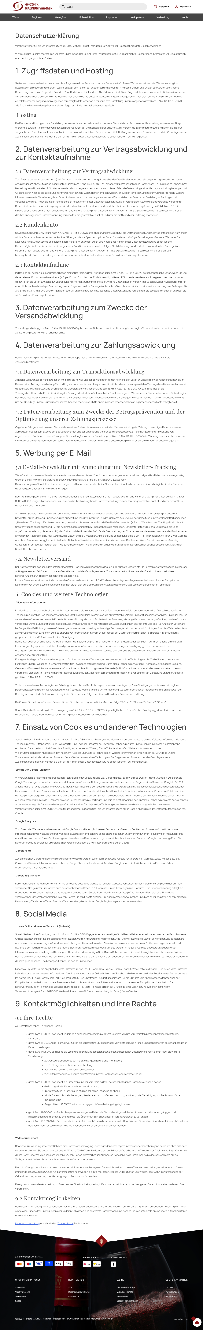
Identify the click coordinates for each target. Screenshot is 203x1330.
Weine (15, 17)
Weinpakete (137, 17)
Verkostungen (172, 1291)
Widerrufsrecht (22, 1291)
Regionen (37, 17)
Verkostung (162, 17)
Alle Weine (20, 1287)
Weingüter (61, 17)
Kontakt (186, 17)
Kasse (18, 1300)
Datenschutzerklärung (27, 1223)
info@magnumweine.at (102, 1318)
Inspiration (112, 17)
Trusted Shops (65, 1223)
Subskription (86, 17)
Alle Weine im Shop (126, 1287)
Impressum (73, 1296)
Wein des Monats (125, 1291)
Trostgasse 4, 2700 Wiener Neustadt (71, 1318)
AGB (70, 1287)
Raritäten (170, 1296)
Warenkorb (164, 6)
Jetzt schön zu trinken (127, 1300)
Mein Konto (185, 6)
